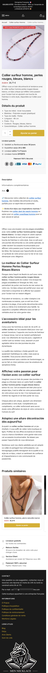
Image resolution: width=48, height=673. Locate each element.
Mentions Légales (9, 619)
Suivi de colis (7, 638)
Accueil (4, 22)
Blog (3, 628)
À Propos (5, 603)
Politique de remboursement (13, 612)
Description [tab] (7, 179)
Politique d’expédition (10, 606)
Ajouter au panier (29, 133)
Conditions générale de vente (13, 615)
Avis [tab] (5, 191)
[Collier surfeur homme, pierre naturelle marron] (22, 495)
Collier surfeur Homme (17, 22)
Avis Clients (6, 635)
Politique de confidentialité (12, 609)
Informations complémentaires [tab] (15, 185)
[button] (10, 131)
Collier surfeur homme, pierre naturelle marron (22, 518)
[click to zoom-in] (24, 47)
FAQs (4, 631)
